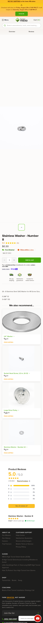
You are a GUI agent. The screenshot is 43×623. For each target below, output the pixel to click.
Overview (12, 32)
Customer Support (24, 533)
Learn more (5, 269)
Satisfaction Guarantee (24, 538)
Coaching (6, 588)
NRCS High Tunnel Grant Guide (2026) (16, 557)
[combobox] (21, 25)
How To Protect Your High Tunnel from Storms (18, 570)
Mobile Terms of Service (24, 544)
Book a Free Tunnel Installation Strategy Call (18, 590)
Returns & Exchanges (23, 541)
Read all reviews (22, 481)
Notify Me (21, 14)
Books (14, 580)
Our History (6, 538)
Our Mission (6, 535)
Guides (5, 554)
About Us (6, 533)
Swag (20, 580)
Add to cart (29, 260)
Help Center (20, 535)
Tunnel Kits (6, 580)
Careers (5, 541)
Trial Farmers (6, 544)
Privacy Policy (21, 547)
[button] (37, 20)
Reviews (31, 32)
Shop (4, 578)
